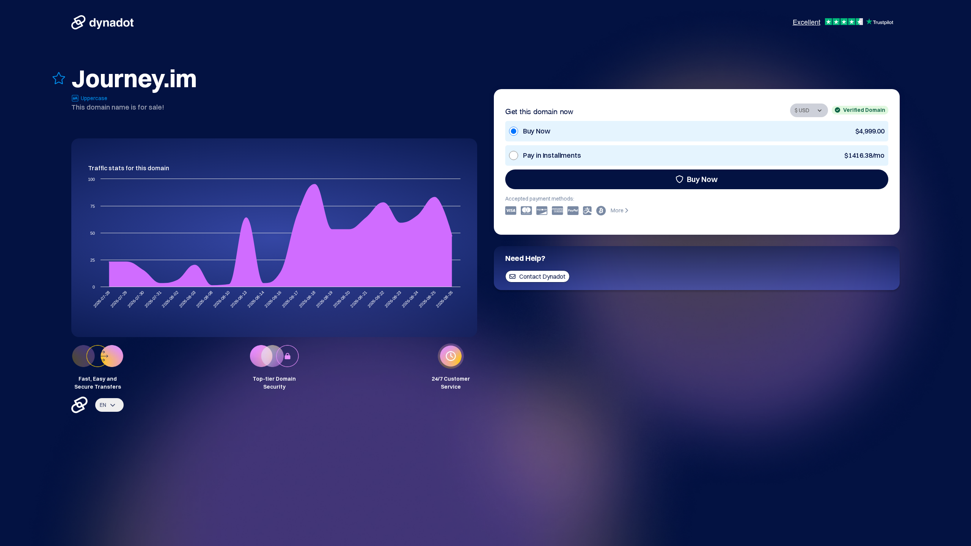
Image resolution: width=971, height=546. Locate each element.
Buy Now (702, 179)
